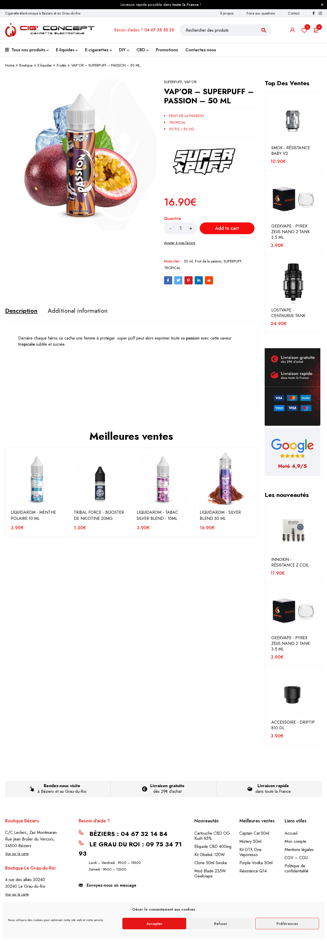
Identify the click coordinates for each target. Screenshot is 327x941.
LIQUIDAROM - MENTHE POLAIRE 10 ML (33, 515)
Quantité (172, 218)
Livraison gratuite (167, 786)
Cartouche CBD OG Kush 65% (212, 835)
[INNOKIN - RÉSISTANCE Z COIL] (293, 532)
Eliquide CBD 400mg (212, 846)
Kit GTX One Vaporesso (250, 852)
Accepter (154, 923)
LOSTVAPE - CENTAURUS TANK (288, 313)
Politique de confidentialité (296, 868)
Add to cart (227, 228)
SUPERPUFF (173, 81)
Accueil (291, 833)
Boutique (25, 65)
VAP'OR (190, 81)
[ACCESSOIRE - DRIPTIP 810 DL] (293, 695)
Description (21, 311)
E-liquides (45, 65)
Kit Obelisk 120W (209, 855)
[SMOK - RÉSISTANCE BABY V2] (293, 121)
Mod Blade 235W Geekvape (210, 873)
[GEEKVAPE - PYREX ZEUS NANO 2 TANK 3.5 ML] (293, 199)
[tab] (21, 311)
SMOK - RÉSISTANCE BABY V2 (290, 150)
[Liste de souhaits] (179, 242)
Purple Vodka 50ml (256, 863)
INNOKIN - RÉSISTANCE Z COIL (290, 562)
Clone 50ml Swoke (210, 863)
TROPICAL (172, 267)
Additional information (78, 311)
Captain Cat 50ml (254, 833)
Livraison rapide (273, 786)
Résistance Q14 (253, 871)
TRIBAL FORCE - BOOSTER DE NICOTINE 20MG (99, 515)
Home (9, 65)
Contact (293, 13)
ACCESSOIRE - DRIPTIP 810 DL (293, 725)
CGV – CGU (296, 858)
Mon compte (295, 841)
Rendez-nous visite (62, 786)
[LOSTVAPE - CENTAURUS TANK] (293, 283)
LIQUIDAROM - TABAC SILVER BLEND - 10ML (157, 515)
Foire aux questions (261, 13)
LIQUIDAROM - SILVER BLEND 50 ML (220, 515)
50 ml (188, 261)
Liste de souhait (307, 27)
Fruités (61, 65)
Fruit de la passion (208, 261)
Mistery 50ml (250, 841)
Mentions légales (299, 849)
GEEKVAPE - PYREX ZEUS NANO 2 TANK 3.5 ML (290, 231)
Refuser (220, 923)
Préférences (287, 923)
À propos (226, 13)
